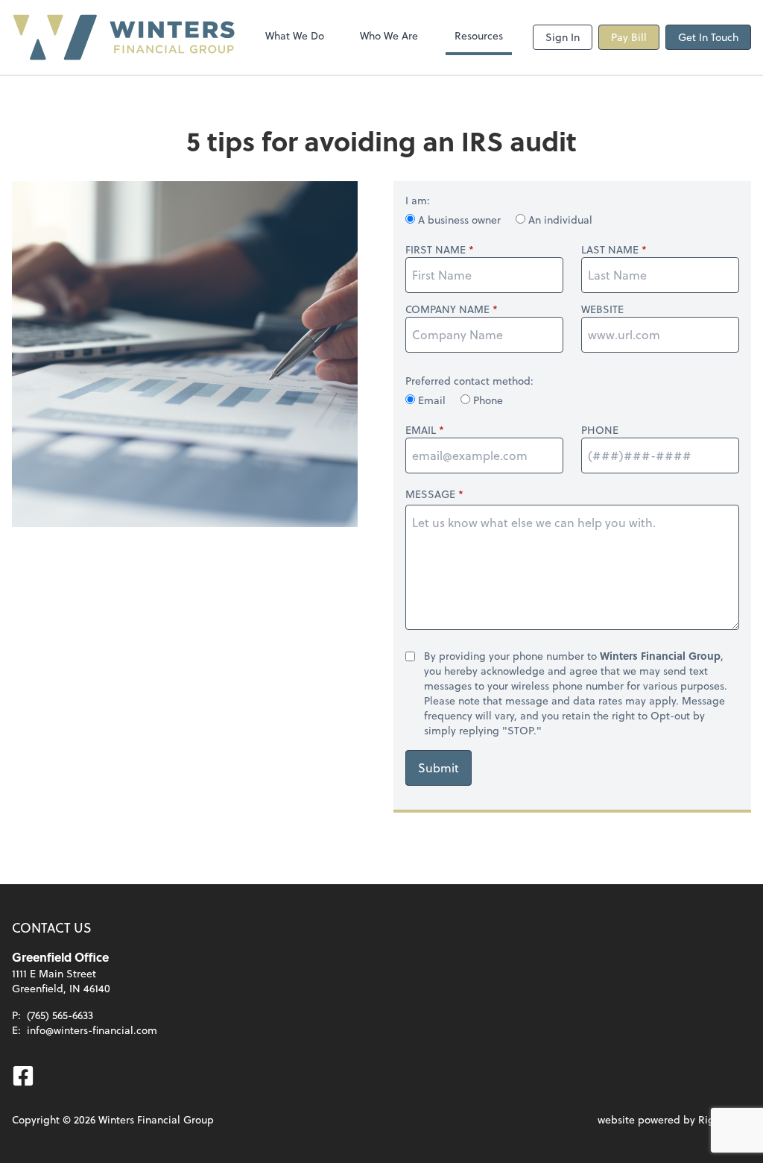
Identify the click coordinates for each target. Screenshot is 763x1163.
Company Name (447, 309)
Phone (486, 400)
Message (430, 494)
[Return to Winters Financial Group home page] (123, 37)
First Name (435, 249)
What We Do (294, 35)
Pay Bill (629, 37)
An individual (558, 219)
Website (602, 309)
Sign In (562, 37)
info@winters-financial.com (92, 1030)
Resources (479, 35)
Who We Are (389, 35)
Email (432, 400)
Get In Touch (708, 37)
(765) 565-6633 (60, 1015)
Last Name (610, 249)
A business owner (459, 219)
